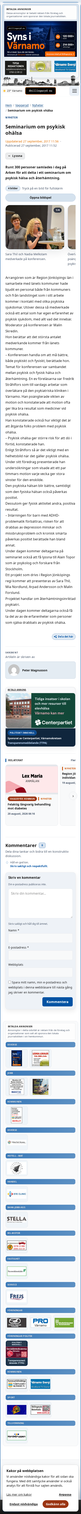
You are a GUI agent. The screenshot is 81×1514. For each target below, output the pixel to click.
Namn (13, 930)
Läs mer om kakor (19, 1494)
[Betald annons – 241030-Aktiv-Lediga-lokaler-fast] (40, 1058)
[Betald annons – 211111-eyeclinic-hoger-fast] (17, 1194)
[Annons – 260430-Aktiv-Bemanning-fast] (40, 66)
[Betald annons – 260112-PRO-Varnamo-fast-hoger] (40, 1323)
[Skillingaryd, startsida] (40, 91)
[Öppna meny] (74, 91)
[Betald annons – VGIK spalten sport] (17, 1410)
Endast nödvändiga (24, 1504)
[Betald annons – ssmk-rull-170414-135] (40, 1410)
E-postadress (18, 947)
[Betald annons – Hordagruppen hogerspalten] (17, 1435)
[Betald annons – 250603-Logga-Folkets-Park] (17, 1142)
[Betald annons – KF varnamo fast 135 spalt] (17, 1384)
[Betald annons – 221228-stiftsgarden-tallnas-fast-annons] (17, 1168)
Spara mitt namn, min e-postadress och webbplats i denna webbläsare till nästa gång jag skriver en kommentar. (40, 987)
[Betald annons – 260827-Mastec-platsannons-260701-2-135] (17, 1086)
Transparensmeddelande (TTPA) (27, 743)
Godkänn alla (55, 1504)
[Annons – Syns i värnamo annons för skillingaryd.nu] (40, 39)
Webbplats (15, 965)
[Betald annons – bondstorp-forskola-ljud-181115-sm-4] (16, 68)
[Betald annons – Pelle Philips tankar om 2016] (65, 66)
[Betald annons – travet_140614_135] (17, 1323)
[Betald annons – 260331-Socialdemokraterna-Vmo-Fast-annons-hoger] (17, 1352)
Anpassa (65, 1494)
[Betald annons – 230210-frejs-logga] (17, 1297)
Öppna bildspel (40, 197)
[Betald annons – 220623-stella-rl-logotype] (17, 1220)
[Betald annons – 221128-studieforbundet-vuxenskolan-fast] (64, 1323)
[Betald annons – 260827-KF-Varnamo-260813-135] (17, 1115)
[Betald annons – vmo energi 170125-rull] (40, 1384)
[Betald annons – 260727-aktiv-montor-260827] (40, 1086)
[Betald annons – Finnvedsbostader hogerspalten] (17, 1271)
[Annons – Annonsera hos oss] (17, 1058)
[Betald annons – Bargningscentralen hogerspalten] (17, 1245)
